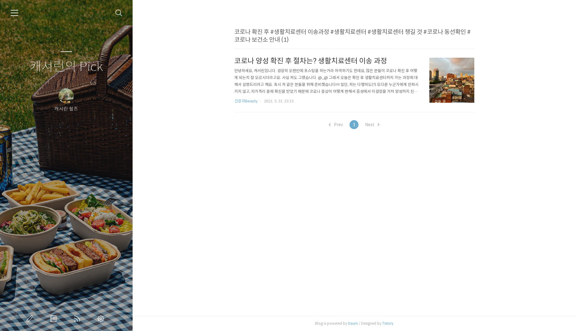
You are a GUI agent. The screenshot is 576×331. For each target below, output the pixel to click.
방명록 (54, 319)
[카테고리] (14, 13)
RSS (78, 319)
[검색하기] (119, 13)
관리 (102, 319)
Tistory (387, 323)
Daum (353, 323)
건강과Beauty (246, 101)
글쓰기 (31, 319)
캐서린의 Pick (66, 66)
